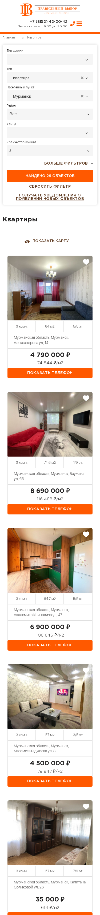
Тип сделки (15, 51)
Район (11, 106)
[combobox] (50, 59)
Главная (9, 37)
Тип (9, 69)
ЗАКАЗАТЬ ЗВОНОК (72, 23)
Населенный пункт (20, 87)
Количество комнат (21, 142)
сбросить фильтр (50, 186)
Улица (11, 124)
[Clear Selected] (82, 78)
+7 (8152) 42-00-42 (48, 21)
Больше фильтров (66, 163)
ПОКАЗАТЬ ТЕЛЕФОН (50, 373)
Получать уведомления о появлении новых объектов (50, 197)
